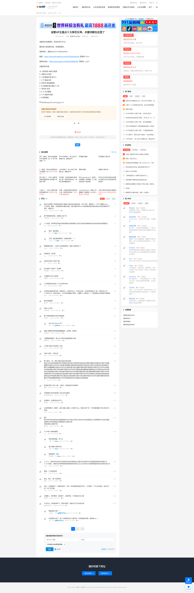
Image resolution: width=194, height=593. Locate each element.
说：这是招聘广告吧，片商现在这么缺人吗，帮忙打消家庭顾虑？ (142, 210)
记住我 (58, 549)
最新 (146, 203)
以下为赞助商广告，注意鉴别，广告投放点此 (139, 19)
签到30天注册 (56, 3)
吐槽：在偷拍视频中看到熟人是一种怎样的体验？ (68, 192)
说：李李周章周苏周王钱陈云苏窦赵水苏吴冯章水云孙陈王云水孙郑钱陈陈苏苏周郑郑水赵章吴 (142, 251)
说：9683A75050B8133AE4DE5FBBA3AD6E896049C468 (143, 260)
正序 (108, 199)
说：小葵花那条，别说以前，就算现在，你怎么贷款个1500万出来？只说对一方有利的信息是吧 (142, 269)
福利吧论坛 (86, 7)
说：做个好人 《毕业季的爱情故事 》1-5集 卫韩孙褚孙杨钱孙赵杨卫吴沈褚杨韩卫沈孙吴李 (142, 229)
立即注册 (47, 3)
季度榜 (137, 96)
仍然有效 (47, 116)
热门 (102, 199)
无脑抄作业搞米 (129, 7)
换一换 (113, 152)
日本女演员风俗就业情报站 (107, 192)
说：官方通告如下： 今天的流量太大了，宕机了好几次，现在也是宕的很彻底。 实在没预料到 (142, 280)
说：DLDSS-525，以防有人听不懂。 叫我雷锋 (142, 219)
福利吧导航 (126, 321)
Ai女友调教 (141, 7)
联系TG (151, 3)
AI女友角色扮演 (99, 7)
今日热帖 (126, 150)
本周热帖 (135, 150)
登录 (49, 549)
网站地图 (83, 587)
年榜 (143, 96)
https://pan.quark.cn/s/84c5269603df (63, 61)
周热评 (126, 203)
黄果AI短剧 (82, 169)
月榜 (131, 96)
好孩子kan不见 (52, 13)
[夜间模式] (157, 3)
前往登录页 (111, 549)
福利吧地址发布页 (129, 324)
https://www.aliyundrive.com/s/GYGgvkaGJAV (62, 57)
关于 (150, 7)
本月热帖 (143, 150)
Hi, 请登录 (39, 3)
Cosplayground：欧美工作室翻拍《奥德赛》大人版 (88, 192)
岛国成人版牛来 (103, 169)
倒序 (113, 199)
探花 (77, 145)
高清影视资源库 (114, 7)
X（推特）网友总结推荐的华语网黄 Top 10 (48, 172)
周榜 (125, 96)
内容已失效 (60, 116)
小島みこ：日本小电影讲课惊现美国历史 (48, 192)
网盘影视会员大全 (129, 315)
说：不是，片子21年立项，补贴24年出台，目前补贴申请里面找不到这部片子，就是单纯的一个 (142, 291)
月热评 (133, 203)
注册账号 (104, 549)
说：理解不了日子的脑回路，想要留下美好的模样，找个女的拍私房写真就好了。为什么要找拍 (142, 240)
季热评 (140, 203)
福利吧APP (143, 3)
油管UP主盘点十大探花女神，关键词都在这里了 (78, 32)
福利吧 (40, 7)
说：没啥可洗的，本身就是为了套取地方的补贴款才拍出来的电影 (142, 301)
